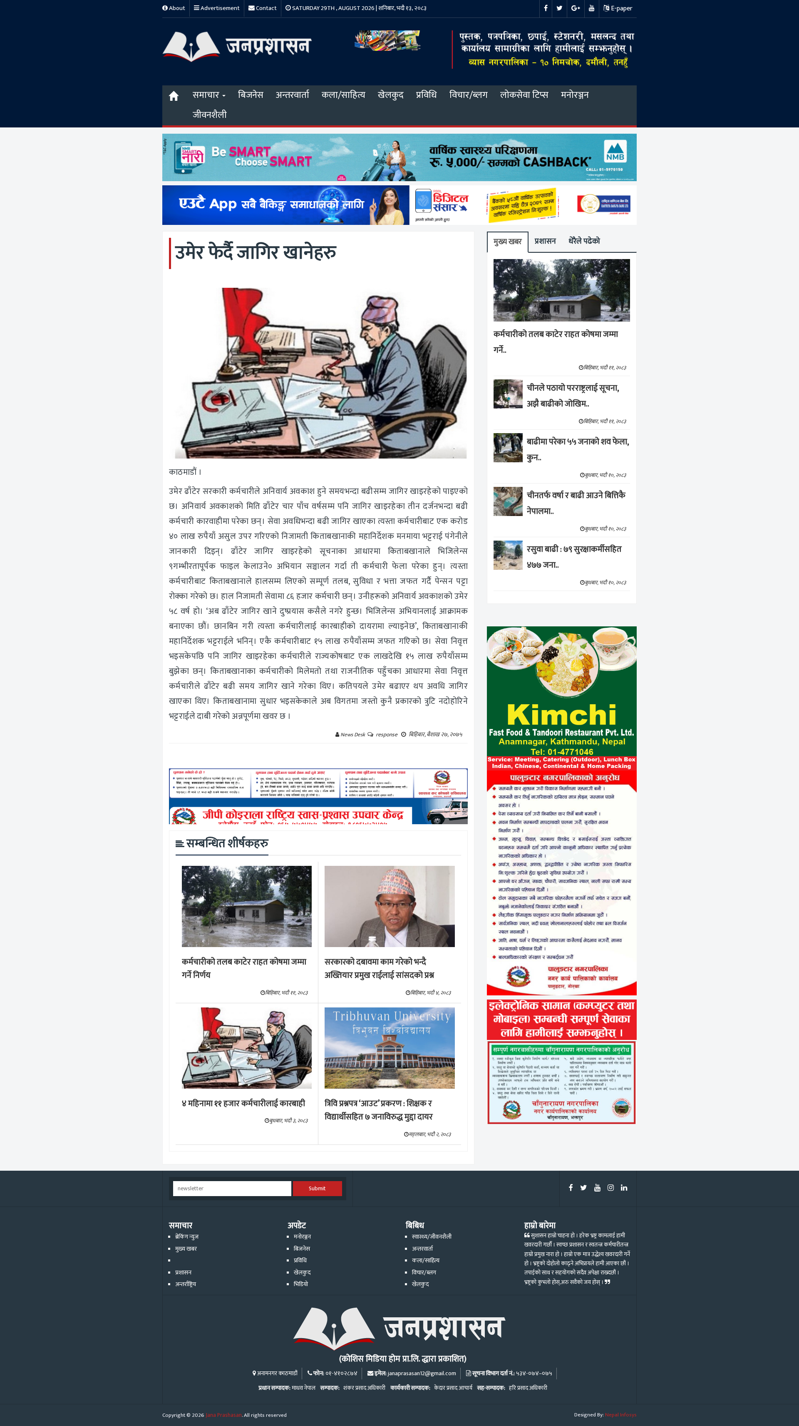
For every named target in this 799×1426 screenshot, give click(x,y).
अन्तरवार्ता (292, 95)
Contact (266, 8)
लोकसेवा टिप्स (524, 95)
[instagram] (611, 1188)
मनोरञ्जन (575, 95)
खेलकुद (391, 95)
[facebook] (571, 1188)
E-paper (621, 8)
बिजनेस (250, 95)
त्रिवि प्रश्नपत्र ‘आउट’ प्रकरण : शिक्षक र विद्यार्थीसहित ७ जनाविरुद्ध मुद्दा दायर (379, 1110)
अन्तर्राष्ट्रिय (185, 1284)
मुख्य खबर (508, 241)
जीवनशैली (210, 115)
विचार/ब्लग (468, 95)
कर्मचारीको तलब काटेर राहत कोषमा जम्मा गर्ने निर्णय (244, 969)
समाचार (207, 95)
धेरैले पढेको (584, 241)
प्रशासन (545, 241)
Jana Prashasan (224, 1415)
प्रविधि (426, 95)
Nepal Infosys (621, 1414)
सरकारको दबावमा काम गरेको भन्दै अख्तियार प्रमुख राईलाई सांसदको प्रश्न (379, 969)
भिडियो (301, 1284)
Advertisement (219, 8)
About (176, 8)
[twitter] (583, 1188)
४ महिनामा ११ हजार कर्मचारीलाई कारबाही (243, 1104)
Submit (317, 1188)
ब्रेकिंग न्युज (187, 1237)
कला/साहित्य (343, 95)
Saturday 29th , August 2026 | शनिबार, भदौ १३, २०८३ (359, 8)
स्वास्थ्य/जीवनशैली (432, 1237)
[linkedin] (624, 1188)
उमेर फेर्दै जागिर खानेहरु (255, 253)
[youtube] (597, 1188)
